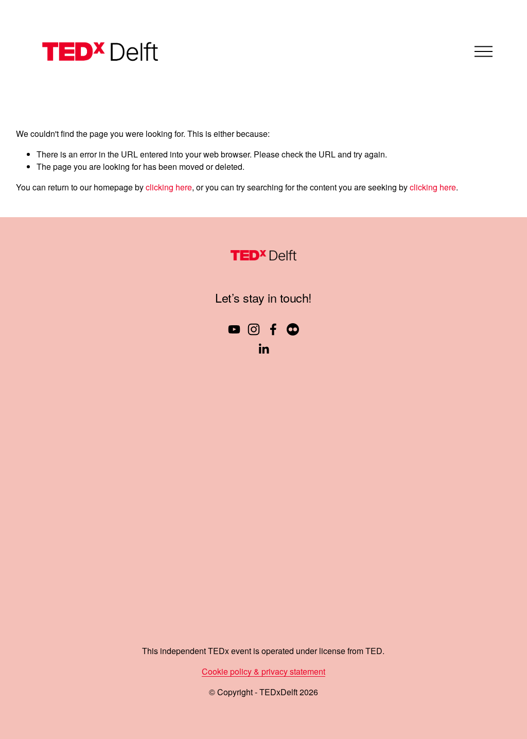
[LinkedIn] (263, 349)
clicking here (169, 187)
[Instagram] (254, 329)
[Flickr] (293, 329)
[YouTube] (234, 329)
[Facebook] (273, 329)
